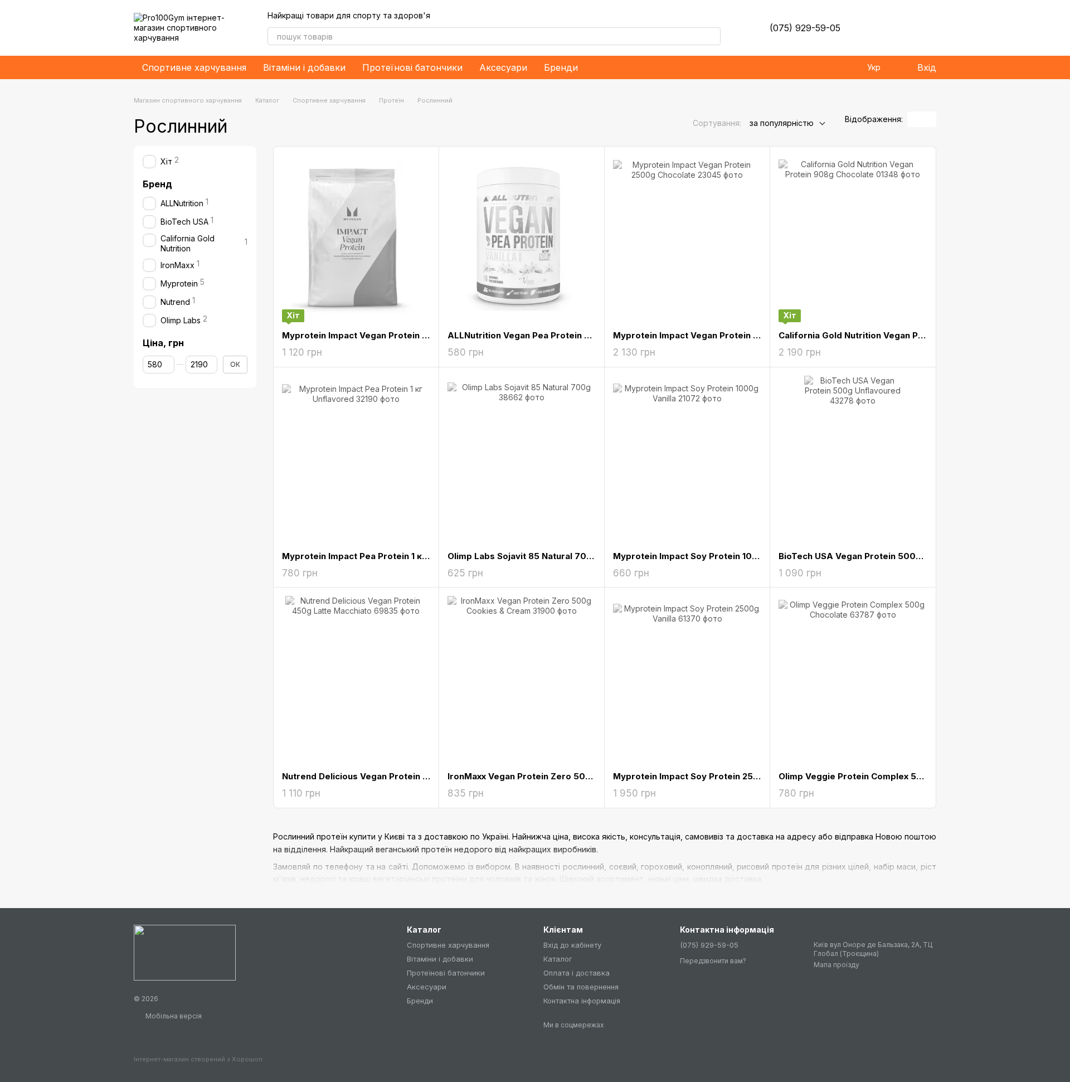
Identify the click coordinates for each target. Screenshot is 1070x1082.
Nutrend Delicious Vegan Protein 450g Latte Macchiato (399, 776)
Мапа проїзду (836, 964)
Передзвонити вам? (713, 961)
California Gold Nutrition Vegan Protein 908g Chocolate (896, 335)
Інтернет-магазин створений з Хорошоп (198, 1059)
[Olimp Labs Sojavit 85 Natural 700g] (522, 459)
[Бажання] (869, 28)
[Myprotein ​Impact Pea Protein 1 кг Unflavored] (356, 459)
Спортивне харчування (194, 67)
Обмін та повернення (581, 986)
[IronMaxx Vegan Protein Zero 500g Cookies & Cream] (522, 679)
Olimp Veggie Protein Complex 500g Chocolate (879, 776)
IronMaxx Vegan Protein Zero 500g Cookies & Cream (560, 776)
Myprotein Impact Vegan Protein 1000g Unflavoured (393, 335)
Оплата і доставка (576, 972)
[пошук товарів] (712, 36)
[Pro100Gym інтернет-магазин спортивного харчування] (185, 952)
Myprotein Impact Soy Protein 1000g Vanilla (706, 556)
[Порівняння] (898, 28)
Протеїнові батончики (412, 67)
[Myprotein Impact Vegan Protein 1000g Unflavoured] (356, 238)
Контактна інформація (581, 1000)
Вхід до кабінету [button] (572, 944)
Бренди (561, 67)
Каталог (557, 958)
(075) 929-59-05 (805, 27)
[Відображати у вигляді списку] (929, 119)
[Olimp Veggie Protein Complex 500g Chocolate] (853, 679)
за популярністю (782, 123)
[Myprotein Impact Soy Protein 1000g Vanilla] (687, 459)
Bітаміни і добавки (304, 67)
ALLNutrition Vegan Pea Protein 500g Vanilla (542, 335)
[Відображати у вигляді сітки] (914, 119)
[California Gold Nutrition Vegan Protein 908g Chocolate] (853, 238)
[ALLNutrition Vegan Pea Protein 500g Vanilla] (522, 238)
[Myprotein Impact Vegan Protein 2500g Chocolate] (687, 238)
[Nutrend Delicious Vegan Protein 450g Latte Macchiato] (356, 679)
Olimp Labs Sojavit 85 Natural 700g (523, 556)
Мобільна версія (173, 1016)
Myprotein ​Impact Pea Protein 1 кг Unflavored (379, 556)
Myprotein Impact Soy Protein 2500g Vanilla (706, 776)
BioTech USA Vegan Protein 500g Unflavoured (877, 556)
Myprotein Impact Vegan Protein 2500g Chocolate (720, 335)
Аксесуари (503, 67)
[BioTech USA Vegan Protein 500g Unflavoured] (853, 459)
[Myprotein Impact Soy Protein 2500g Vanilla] (687, 679)
